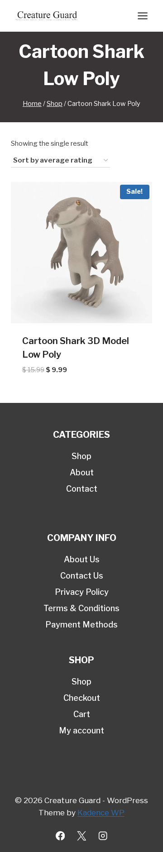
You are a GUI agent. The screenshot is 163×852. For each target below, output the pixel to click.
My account (81, 730)
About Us (82, 559)
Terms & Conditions (81, 608)
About (82, 472)
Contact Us (81, 575)
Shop (81, 456)
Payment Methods (81, 624)
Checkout (81, 698)
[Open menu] (142, 15)
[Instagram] (103, 836)
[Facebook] (60, 836)
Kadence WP (101, 812)
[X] (81, 836)
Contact (81, 488)
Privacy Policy (82, 592)
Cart (81, 714)
